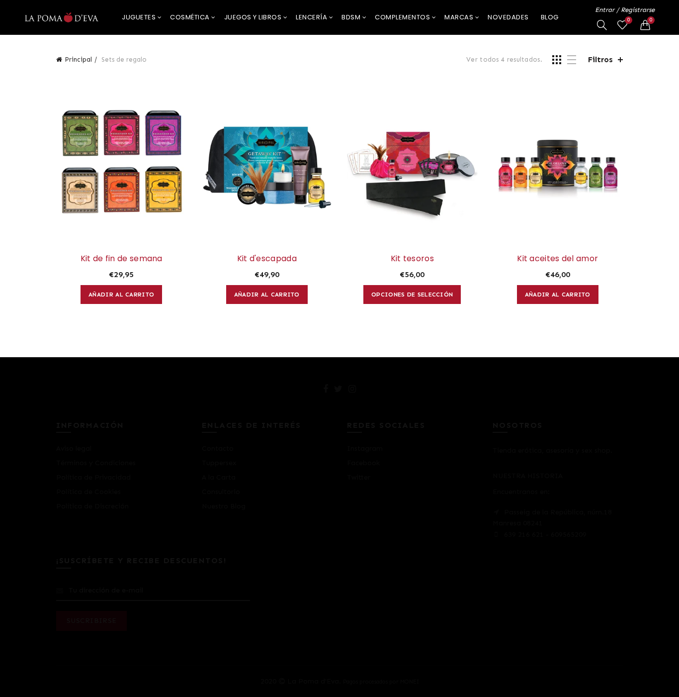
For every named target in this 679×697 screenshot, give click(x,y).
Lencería (311, 17)
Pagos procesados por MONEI (381, 681)
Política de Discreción (92, 506)
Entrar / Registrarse (625, 9)
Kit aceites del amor (557, 258)
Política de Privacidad (93, 477)
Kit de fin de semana (122, 258)
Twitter (358, 477)
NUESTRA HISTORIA (528, 476)
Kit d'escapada (267, 258)
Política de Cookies (88, 492)
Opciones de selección (412, 294)
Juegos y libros (253, 17)
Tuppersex (219, 463)
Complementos (402, 17)
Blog (550, 17)
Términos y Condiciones (96, 463)
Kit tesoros (412, 258)
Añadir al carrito (121, 294)
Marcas (458, 17)
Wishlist (628, 20)
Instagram (365, 448)
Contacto (218, 448)
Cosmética (190, 17)
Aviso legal (73, 448)
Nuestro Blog (224, 506)
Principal (78, 59)
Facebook (363, 463)
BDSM (350, 17)
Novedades (508, 17)
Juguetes (139, 17)
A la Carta (219, 477)
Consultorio (221, 492)
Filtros (600, 59)
